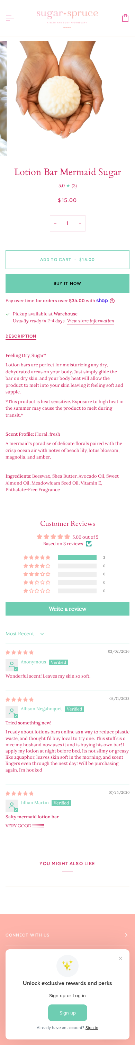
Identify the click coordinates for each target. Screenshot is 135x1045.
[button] (37, 557)
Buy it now (67, 283)
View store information (90, 321)
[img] (20, 652)
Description (21, 336)
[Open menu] (16, 18)
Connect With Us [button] (28, 935)
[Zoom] (23, 143)
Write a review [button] (68, 608)
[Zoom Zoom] (67, 98)
